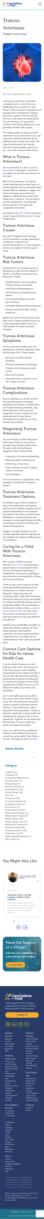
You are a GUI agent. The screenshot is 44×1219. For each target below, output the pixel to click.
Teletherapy (9, 1113)
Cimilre (28, 1110)
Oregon (8, 1142)
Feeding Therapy (13, 784)
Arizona (8, 1125)
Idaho (7, 1135)
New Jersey (9, 1140)
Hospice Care (31, 1095)
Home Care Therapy (14, 787)
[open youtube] (20, 1024)
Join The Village (15, 965)
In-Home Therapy (13, 792)
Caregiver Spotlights (12, 1164)
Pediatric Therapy (14, 819)
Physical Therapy (32, 1046)
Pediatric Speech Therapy (16, 816)
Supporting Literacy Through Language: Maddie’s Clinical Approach (19, 897)
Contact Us (22, 1015)
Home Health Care (14, 790)
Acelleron (29, 1108)
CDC (21, 213)
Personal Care (31, 1078)
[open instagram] (26, 1024)
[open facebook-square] (7, 1024)
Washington (9, 1149)
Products (30, 1105)
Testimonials (9, 1161)
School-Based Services (16, 830)
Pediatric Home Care (15, 810)
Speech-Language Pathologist (18, 836)
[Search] (33, 757)
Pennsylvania (10, 1144)
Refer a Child (10, 1044)
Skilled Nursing (31, 1098)
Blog (6, 1171)
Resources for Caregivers (16, 825)
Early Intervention (13, 781)
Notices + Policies (27, 1212)
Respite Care (30, 1081)
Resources (9, 1049)
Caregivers (11, 772)
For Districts (9, 1111)
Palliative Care (10, 1074)
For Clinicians (10, 1116)
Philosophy (9, 1169)
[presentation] (18, 927)
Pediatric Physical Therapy (17, 813)
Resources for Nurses (15, 827)
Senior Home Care (14, 833)
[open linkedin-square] (14, 1024)
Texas (7, 1147)
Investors (8, 1166)
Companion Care (32, 1100)
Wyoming (8, 1152)
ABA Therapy (30, 1058)
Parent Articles (12, 807)
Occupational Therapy (15, 804)
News (9, 795)
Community (11, 775)
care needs (17, 565)
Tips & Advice (12, 839)
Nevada (8, 1137)
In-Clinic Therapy (32, 1056)
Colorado (8, 1127)
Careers (8, 1159)
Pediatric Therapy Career (16, 822)
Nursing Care (12, 798)
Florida (7, 1132)
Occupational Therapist (15, 801)
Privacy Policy (15, 1212)
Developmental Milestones (17, 778)
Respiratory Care (11, 1066)
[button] (14, 921)
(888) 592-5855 (30, 739)
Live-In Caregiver (32, 1093)
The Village (9, 1046)
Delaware (8, 1130)
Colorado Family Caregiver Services (11, 1098)
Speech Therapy (32, 1039)
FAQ (6, 1051)
